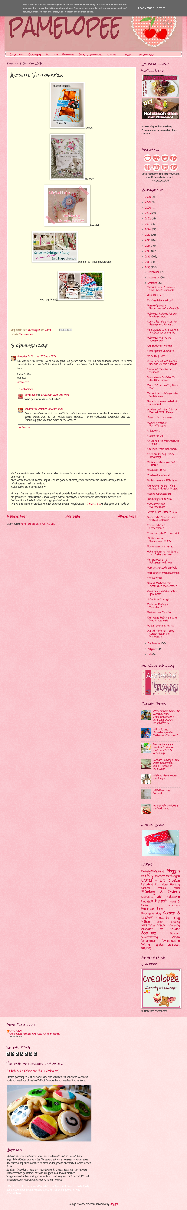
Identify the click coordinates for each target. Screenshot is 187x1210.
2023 (148, 213)
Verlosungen (26, 334)
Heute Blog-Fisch (156, 356)
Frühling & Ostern (160, 892)
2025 (148, 202)
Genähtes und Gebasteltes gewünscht (162, 593)
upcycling (146, 948)
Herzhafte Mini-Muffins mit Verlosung (165, 807)
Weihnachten (171, 941)
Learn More (146, 8)
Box (143, 876)
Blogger (114, 1204)
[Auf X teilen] (65, 330)
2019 (148, 235)
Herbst (160, 901)
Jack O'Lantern (155, 295)
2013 (148, 268)
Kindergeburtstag (151, 913)
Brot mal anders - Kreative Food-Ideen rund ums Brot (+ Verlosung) (163, 749)
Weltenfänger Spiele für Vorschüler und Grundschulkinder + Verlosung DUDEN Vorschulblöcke (166, 717)
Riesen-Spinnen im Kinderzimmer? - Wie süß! (163, 307)
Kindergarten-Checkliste (160, 351)
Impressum (127, 54)
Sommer (148, 933)
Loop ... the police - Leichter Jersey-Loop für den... (162, 323)
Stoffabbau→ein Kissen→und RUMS (159, 540)
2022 (148, 219)
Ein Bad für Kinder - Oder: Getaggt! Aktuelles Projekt (162, 487)
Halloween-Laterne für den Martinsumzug (162, 315)
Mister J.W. (15, 1031)
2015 (148, 257)
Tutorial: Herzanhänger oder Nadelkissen (162, 395)
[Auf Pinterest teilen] (70, 330)
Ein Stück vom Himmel (159, 346)
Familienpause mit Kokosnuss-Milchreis (159, 561)
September (154, 643)
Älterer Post (127, 516)
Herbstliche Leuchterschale (162, 568)
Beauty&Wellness (152, 871)
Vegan (176, 937)
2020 (148, 229)
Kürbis (160, 918)
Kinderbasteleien (152, 909)
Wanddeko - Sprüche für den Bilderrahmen (161, 379)
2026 (148, 197)
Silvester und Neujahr (160, 929)
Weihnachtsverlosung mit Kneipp (165, 777)
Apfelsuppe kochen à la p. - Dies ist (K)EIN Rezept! (162, 411)
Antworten (23, 382)
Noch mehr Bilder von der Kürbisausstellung (161, 519)
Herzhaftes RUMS (157, 470)
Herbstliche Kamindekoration (163, 573)
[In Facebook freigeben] (68, 330)
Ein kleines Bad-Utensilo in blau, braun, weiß (162, 619)
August (152, 649)
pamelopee (31, 395)
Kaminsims (173, 905)
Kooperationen (146, 54)
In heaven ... (153, 431)
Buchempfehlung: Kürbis (160, 626)
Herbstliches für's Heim (160, 612)
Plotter (160, 922)
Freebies (161, 888)
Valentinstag (149, 937)
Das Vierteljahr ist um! (160, 300)
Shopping (174, 925)
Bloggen (173, 871)
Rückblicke (148, 925)
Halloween (173, 897)
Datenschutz (17, 54)
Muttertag (173, 918)
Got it (161, 8)
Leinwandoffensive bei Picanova (159, 371)
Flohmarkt (68, 54)
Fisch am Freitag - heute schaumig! (161, 455)
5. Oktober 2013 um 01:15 (42, 356)
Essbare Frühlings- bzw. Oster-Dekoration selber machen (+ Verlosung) (166, 764)
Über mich (51, 54)
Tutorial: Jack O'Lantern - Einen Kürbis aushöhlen (161, 289)
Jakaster (22, 356)
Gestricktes (147, 897)
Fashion (145, 888)
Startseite (35, 54)
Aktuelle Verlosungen (91, 54)
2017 (148, 246)
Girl (159, 897)
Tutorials (175, 934)
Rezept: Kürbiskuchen (159, 494)
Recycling (175, 922)
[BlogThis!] (62, 330)
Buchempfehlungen (167, 876)
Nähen (145, 922)
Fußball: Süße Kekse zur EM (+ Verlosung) (33, 1071)
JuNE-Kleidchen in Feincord (162, 792)
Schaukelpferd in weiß (159, 499)
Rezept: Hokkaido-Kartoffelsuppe (157, 424)
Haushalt (147, 901)
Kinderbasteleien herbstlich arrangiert (162, 403)
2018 (148, 240)
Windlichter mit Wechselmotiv (156, 505)
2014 (148, 262)
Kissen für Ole (155, 436)
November (154, 278)
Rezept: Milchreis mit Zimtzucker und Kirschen (162, 584)
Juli (150, 654)
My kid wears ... (155, 578)
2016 (148, 251)
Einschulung (161, 885)
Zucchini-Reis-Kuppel (158, 475)
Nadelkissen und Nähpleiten (162, 480)
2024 (148, 208)
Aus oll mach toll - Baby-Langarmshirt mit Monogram (161, 634)
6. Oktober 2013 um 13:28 (49, 409)
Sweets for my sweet (159, 417)
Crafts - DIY (153, 881)
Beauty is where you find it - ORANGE (163, 463)
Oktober (153, 283)
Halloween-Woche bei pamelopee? (159, 339)
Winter (146, 944)
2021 (148, 224)
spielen (159, 945)
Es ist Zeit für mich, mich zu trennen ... (163, 442)
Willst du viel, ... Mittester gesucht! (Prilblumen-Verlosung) (165, 732)
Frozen (176, 888)
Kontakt (112, 54)
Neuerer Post (17, 516)
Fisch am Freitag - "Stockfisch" (157, 606)
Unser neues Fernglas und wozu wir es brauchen (34, 1034)
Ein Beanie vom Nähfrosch (162, 449)
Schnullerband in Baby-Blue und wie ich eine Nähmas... (162, 363)
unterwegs (174, 945)
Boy (150, 876)
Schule (161, 925)
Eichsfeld (147, 884)
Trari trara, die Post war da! (163, 533)
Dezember (154, 272)
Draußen (174, 881)
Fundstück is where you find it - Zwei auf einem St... (163, 331)
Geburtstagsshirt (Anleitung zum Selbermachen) (162, 553)
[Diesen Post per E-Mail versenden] (60, 330)
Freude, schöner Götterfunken (156, 527)
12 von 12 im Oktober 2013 (162, 512)
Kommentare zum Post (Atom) (38, 524)
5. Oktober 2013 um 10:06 (55, 395)
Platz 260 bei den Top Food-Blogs (162, 387)
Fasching (175, 885)
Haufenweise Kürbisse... (160, 547)
